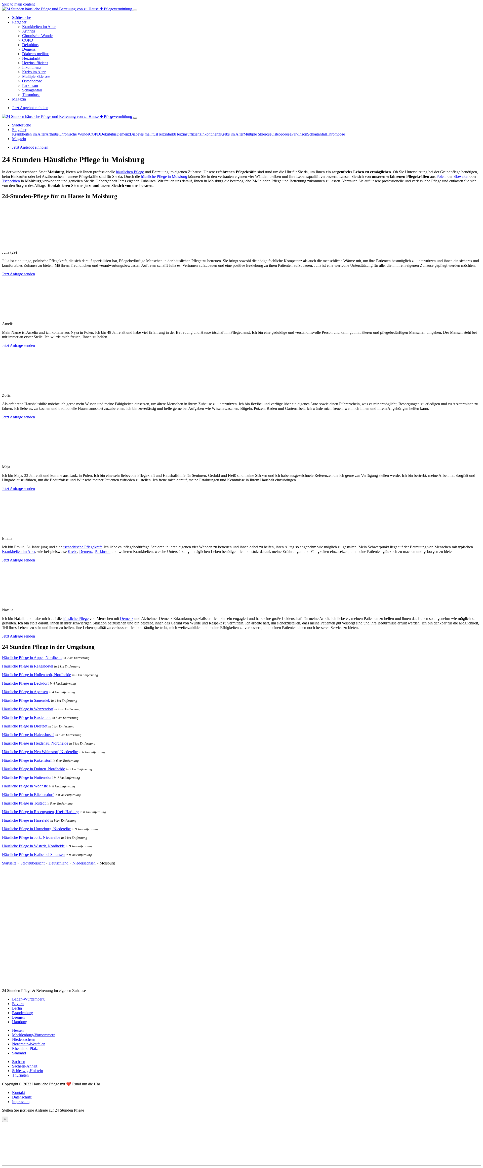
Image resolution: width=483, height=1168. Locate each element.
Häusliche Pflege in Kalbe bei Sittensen (33, 854)
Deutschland (58, 863)
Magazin (19, 99)
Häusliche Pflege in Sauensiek (26, 700)
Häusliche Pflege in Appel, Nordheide (32, 657)
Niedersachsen (84, 863)
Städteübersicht (32, 863)
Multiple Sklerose (36, 76)
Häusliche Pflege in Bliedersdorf (28, 794)
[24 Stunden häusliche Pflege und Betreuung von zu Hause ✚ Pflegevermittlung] (67, 9)
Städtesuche (21, 17)
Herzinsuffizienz (35, 63)
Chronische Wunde (37, 36)
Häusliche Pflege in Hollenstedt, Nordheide (36, 675)
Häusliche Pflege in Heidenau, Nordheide (35, 743)
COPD (27, 40)
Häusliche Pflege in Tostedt (24, 803)
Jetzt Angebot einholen (30, 108)
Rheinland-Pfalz (25, 1048)
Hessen (18, 1030)
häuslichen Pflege (130, 172)
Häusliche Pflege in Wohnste (25, 786)
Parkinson (30, 85)
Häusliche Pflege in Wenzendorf (27, 709)
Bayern (18, 1004)
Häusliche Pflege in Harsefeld (25, 820)
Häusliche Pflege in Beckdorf (25, 683)
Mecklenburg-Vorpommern (33, 1035)
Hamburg (19, 1022)
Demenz (28, 49)
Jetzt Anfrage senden (18, 274)
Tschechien (11, 181)
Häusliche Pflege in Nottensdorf (27, 777)
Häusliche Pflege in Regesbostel (27, 666)
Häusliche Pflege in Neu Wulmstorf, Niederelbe (40, 752)
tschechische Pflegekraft (82, 547)
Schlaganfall (32, 90)
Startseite (9, 863)
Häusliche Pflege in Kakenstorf (27, 760)
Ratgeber (19, 22)
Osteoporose (32, 81)
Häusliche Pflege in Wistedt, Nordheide (33, 846)
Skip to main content (18, 4)
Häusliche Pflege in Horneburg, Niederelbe (36, 829)
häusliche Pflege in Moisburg (164, 176)
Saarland (19, 1053)
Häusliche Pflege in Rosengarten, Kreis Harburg (40, 812)
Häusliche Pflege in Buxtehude (26, 717)
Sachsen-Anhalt (24, 1066)
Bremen (18, 1017)
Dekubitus (30, 45)
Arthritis (28, 31)
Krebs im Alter (34, 72)
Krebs (72, 551)
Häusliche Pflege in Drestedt (24, 726)
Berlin (17, 1008)
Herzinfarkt (31, 58)
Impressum (20, 1101)
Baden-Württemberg (28, 999)
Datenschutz (22, 1097)
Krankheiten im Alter (39, 26)
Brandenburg (22, 1013)
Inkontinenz (31, 67)
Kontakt (18, 1092)
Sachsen (18, 1061)
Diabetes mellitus (35, 54)
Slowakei (461, 176)
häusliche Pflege (76, 618)
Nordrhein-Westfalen (28, 1044)
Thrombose (31, 94)
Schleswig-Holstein (27, 1071)
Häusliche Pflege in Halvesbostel (28, 734)
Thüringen (20, 1075)
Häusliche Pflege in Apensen (25, 692)
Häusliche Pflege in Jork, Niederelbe (31, 837)
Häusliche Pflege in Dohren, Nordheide (33, 769)
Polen (441, 176)
